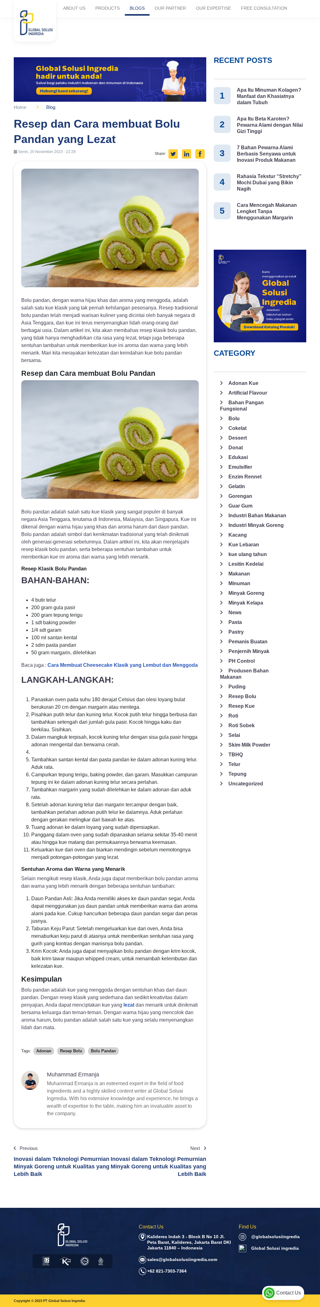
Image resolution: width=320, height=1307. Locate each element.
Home (20, 107)
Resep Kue (241, 706)
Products (107, 8)
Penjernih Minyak (248, 651)
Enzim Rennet (245, 476)
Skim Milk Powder (249, 745)
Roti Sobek (241, 725)
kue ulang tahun (247, 554)
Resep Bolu (242, 696)
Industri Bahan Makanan (257, 515)
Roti (233, 715)
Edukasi (238, 457)
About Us (74, 8)
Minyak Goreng (246, 593)
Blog (50, 107)
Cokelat (237, 428)
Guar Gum (240, 505)
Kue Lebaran (243, 544)
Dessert (237, 438)
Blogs (137, 8)
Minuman (239, 583)
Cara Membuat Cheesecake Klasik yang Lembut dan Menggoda (123, 665)
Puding (237, 686)
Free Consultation (264, 8)
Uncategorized (245, 783)
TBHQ (235, 754)
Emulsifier (240, 467)
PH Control (241, 661)
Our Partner (170, 8)
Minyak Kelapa (245, 602)
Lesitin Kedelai (245, 564)
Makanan (239, 573)
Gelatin (236, 486)
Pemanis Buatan (248, 641)
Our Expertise (213, 8)
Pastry (236, 632)
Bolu (234, 418)
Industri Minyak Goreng (256, 525)
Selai (234, 735)
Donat (235, 447)
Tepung (237, 774)
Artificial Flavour (247, 393)
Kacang (237, 535)
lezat (129, 1005)
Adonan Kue (243, 383)
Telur (234, 764)
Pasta (235, 622)
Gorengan (240, 496)
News (235, 612)
